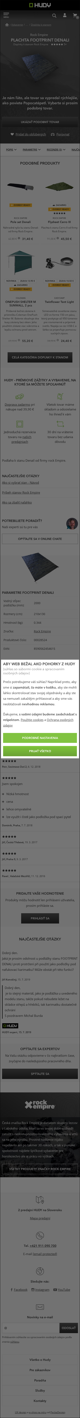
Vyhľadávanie (54, 15)
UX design (20, 1412)
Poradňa (40, 1380)
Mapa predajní (40, 1218)
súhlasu (14, 1342)
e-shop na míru (37, 1412)
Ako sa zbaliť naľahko (17, 502)
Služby (40, 1390)
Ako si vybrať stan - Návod (20, 482)
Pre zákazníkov (40, 1370)
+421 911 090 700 (43, 1245)
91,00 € (51, 239)
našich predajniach (21, 439)
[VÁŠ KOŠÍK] (75, 15)
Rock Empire (42, 631)
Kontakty (40, 1401)
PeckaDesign (57, 1412)
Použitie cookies (32, 720)
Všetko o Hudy (40, 1359)
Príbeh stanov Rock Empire (21, 492)
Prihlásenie (64, 15)
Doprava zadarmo (17, 404)
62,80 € (12, 239)
